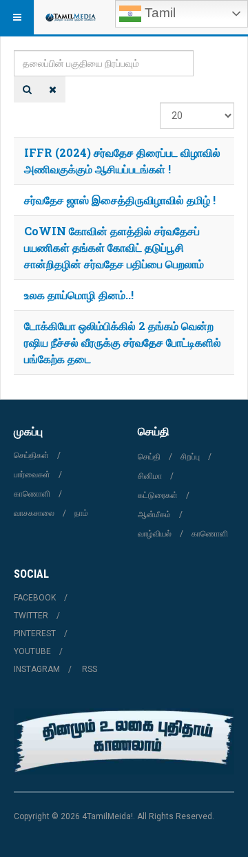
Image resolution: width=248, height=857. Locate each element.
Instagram (37, 669)
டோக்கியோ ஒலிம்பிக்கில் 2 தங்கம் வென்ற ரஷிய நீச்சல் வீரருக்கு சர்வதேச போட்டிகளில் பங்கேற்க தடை (122, 342)
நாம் (81, 513)
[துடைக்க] (52, 89)
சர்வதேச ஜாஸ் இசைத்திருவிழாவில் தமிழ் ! (120, 200)
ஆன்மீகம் (154, 514)
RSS (89, 669)
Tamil (158, 13)
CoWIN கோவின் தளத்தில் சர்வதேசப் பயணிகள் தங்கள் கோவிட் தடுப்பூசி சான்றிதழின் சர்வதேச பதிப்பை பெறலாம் (114, 247)
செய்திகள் (31, 455)
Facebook (35, 598)
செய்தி (149, 457)
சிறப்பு (190, 457)
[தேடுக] (27, 89)
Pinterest (35, 633)
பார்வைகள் (32, 474)
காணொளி (32, 494)
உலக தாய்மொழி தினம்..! (79, 295)
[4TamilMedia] (70, 17)
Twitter (31, 615)
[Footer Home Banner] (124, 741)
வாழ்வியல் (155, 534)
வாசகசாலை (34, 513)
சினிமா (150, 476)
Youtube (32, 651)
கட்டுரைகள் (158, 495)
